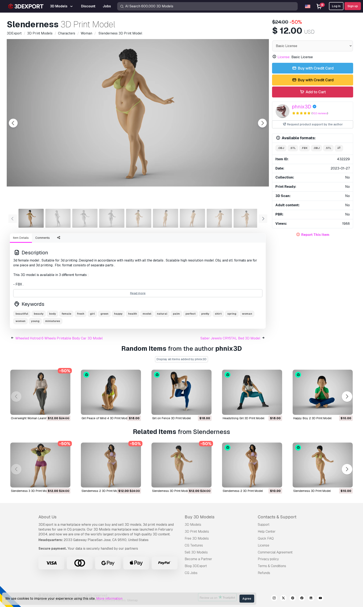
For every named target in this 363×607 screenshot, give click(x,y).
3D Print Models (197, 531)
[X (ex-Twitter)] (283, 598)
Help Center (267, 531)
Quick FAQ (266, 538)
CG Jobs (191, 573)
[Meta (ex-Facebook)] (302, 598)
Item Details (21, 238)
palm (176, 313)
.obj (281, 148)
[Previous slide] (13, 123)
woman (247, 313)
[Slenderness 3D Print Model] (181, 465)
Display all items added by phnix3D (181, 359)
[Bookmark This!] (64, 409)
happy (118, 313)
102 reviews (319, 113)
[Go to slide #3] (84, 218)
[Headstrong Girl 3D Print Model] (252, 392)
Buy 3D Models (199, 517)
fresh (80, 313)
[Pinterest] (292, 598)
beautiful (22, 313)
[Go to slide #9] (246, 218)
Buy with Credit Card (315, 68)
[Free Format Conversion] (339, 148)
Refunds (264, 573)
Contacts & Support (277, 517)
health (132, 313)
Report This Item (315, 235)
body (52, 313)
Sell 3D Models (196, 552)
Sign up (352, 6)
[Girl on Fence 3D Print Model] (181, 392)
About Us (47, 517)
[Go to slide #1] (31, 218)
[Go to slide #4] (111, 218)
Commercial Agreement (275, 552)
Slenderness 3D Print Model (170, 491)
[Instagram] (274, 598)
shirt (218, 313)
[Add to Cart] (55, 409)
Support (264, 524)
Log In (336, 6)
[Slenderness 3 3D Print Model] (40, 465)
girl (92, 313)
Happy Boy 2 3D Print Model (312, 418)
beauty (38, 313)
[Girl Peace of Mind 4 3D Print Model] (111, 392)
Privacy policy (268, 559)
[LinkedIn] (311, 598)
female (66, 313)
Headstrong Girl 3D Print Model (243, 418)
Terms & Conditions (272, 566)
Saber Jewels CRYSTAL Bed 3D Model (230, 338)
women (20, 321)
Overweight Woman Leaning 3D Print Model (40, 418)
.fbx (304, 148)
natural (162, 313)
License (263, 545)
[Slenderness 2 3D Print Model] (111, 465)
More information (109, 598)
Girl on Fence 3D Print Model (171, 418)
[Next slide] (262, 123)
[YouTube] (320, 598)
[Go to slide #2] (58, 218)
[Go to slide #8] (219, 218)
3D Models (193, 524)
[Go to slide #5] (138, 218)
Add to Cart (315, 91)
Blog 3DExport (196, 566)
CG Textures (194, 545)
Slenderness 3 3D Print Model (31, 491)
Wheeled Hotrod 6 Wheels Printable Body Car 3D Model (59, 338)
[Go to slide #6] (165, 218)
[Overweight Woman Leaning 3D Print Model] (40, 392)
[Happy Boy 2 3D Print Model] (323, 392)
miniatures (52, 321)
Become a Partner (198, 559)
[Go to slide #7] (192, 218)
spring (231, 313)
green (104, 313)
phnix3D (301, 106)
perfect (190, 313)
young (35, 321)
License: (284, 57)
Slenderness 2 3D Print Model (102, 491)
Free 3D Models (197, 538)
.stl (293, 148)
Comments (42, 238)
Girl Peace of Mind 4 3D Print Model (106, 418)
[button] (347, 396)
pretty (205, 313)
